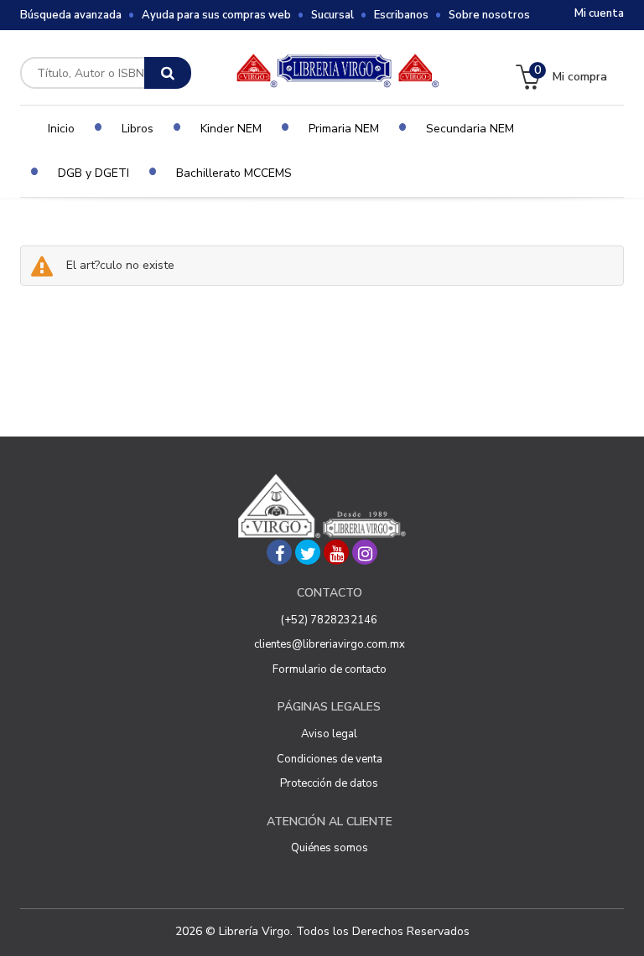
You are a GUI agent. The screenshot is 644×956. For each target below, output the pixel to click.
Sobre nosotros (489, 15)
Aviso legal (329, 734)
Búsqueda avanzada (71, 15)
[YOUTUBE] (336, 552)
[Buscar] (167, 73)
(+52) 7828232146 (329, 620)
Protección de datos (329, 783)
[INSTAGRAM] (364, 552)
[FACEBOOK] (279, 552)
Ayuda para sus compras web (216, 15)
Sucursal (332, 15)
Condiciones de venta (329, 759)
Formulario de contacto (330, 669)
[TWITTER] (307, 552)
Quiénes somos (329, 847)
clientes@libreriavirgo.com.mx (329, 644)
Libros (137, 129)
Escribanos (401, 15)
